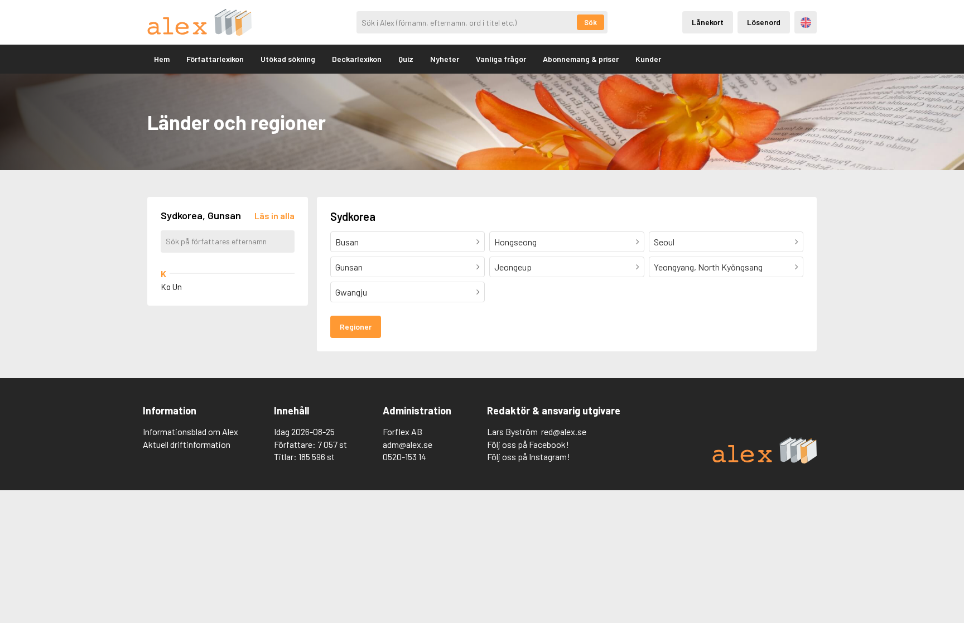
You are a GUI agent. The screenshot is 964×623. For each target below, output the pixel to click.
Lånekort (708, 22)
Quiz (405, 59)
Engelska (806, 22)
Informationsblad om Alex (190, 431)
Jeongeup (513, 267)
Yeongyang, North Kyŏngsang (708, 267)
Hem (162, 59)
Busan (347, 241)
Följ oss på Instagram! (528, 456)
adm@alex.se (407, 444)
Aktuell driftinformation (186, 444)
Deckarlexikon (357, 59)
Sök (590, 22)
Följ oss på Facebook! (528, 444)
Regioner (356, 326)
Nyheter (444, 59)
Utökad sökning (288, 59)
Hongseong (515, 241)
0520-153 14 (404, 456)
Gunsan (349, 267)
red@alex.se (563, 431)
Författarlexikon (215, 59)
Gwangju (351, 292)
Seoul (664, 241)
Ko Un (171, 287)
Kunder (648, 59)
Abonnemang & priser (581, 59)
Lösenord (763, 22)
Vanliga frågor (501, 59)
